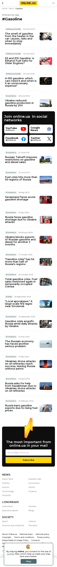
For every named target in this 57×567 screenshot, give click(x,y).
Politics (6, 483)
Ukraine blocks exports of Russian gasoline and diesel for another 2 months (20, 241)
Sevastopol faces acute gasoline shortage (20, 198)
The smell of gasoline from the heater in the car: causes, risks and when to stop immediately (19, 38)
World (31, 487)
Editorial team (26, 534)
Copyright (6, 537)
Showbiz (6, 495)
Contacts (35, 540)
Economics (11, 96)
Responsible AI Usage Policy (15, 540)
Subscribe (28, 460)
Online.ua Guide (13, 29)
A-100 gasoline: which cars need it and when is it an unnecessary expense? (21, 82)
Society (8, 517)
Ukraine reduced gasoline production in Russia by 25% (19, 103)
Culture (32, 521)
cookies (11, 554)
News (6, 474)
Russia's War (34, 479)
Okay (28, 561)
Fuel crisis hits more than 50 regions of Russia (21, 178)
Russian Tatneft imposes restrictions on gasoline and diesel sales (21, 160)
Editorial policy (42, 534)
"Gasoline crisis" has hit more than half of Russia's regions (19, 262)
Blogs (31, 510)
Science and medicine (13, 525)
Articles (32, 506)
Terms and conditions (24, 537)
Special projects (10, 510)
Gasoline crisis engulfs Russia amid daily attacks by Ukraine (21, 324)
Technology (8, 491)
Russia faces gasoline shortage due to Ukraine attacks (21, 220)
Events (9, 297)
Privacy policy (43, 537)
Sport (5, 521)
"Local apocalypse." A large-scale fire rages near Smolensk (18, 304)
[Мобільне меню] (53, 3)
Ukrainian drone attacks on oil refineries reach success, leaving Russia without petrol (20, 365)
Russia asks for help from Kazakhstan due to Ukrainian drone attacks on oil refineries (20, 387)
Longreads (10, 502)
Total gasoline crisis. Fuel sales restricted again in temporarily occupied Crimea (21, 283)
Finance (32, 491)
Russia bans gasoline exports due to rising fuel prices (21, 408)
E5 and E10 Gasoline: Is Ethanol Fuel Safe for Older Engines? (19, 61)
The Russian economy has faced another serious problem (19, 344)
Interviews (7, 506)
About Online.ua (9, 534)
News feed (7, 479)
